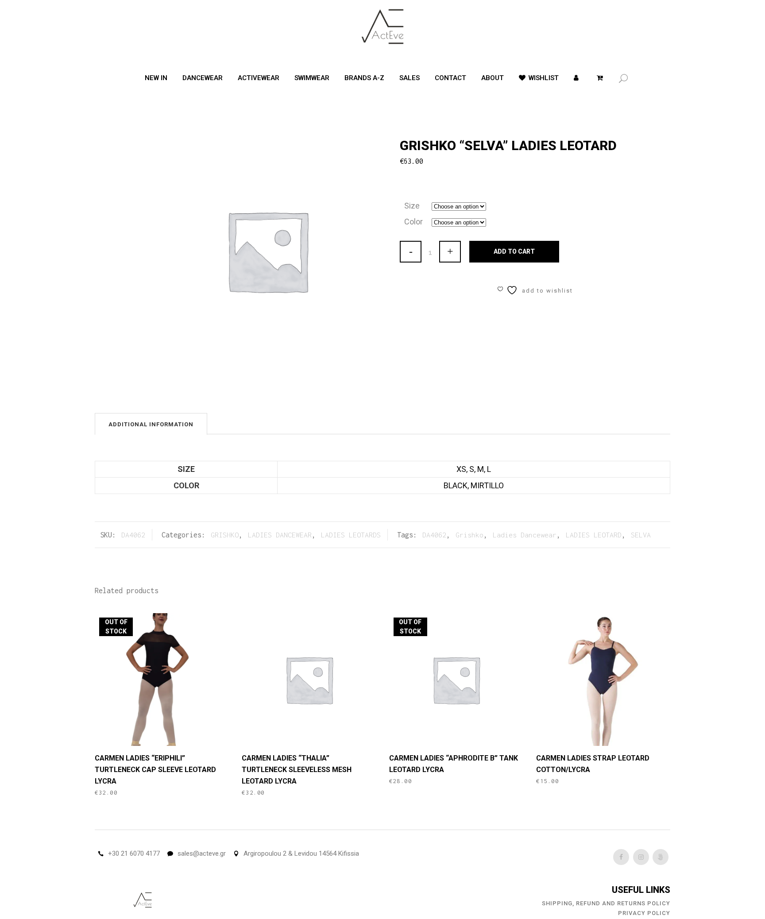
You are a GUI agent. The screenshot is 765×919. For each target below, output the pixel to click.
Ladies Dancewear (524, 535)
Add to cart (514, 251)
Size (412, 205)
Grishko (469, 535)
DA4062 (434, 535)
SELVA (641, 535)
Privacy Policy (644, 913)
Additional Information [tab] (150, 424)
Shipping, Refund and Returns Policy (606, 903)
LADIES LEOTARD (594, 535)
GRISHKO (225, 535)
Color (413, 221)
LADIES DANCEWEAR (280, 535)
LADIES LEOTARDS (351, 535)
